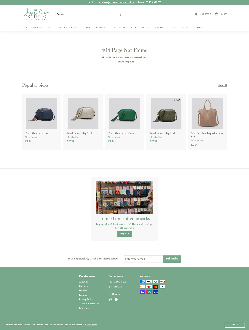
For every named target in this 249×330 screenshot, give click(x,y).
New (24, 27)
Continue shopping (124, 62)
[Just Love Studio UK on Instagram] (110, 299)
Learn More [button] (91, 325)
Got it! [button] (235, 325)
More (185, 27)
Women (37, 27)
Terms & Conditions (89, 304)
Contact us (84, 286)
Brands (159, 27)
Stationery (118, 27)
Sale (173, 27)
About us (83, 282)
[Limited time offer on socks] (124, 197)
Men (50, 27)
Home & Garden (95, 27)
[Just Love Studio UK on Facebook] (116, 299)
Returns (83, 295)
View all (222, 85)
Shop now (124, 234)
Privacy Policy (86, 299)
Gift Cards (84, 308)
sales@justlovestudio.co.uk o (116, 2)
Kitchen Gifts (140, 27)
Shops (198, 27)
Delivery (83, 291)
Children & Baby (69, 27)
